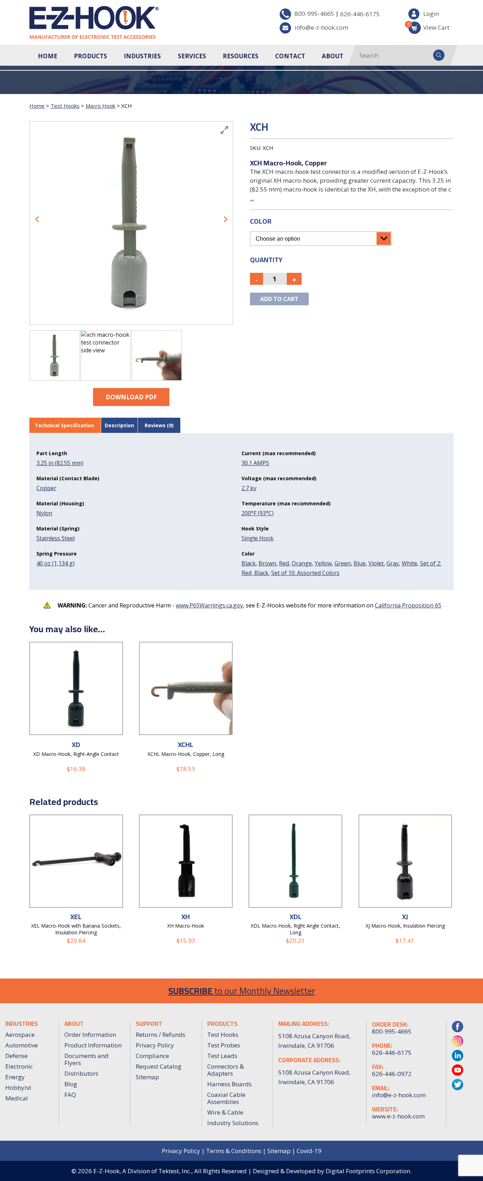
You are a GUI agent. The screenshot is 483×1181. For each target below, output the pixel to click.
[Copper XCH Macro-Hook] (54, 355)
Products (90, 56)
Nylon (44, 513)
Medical (16, 1098)
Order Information (90, 1034)
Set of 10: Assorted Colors (305, 573)
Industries (142, 56)
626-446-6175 (360, 14)
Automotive (21, 1045)
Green (342, 563)
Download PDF (131, 397)
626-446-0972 (392, 1073)
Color (261, 221)
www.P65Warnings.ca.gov (209, 605)
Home (47, 56)
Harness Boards (229, 1084)
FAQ (70, 1095)
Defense (16, 1056)
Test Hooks (65, 105)
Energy (15, 1077)
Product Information (93, 1045)
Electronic (19, 1066)
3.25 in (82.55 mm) (59, 463)
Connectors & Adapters (225, 1069)
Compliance (152, 1056)
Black (249, 563)
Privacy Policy (155, 1045)
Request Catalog (158, 1066)
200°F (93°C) (258, 513)
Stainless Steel (55, 538)
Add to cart (279, 299)
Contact (290, 56)
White (409, 563)
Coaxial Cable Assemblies (226, 1098)
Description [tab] (119, 425)
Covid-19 (309, 1151)
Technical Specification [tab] (64, 425)
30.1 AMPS (255, 463)
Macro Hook (100, 105)
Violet (376, 563)
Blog (70, 1084)
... (252, 198)
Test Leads (222, 1056)
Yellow (323, 563)
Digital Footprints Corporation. (369, 1171)
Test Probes (223, 1045)
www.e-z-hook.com (398, 1116)
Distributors (81, 1073)
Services (192, 56)
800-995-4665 (314, 14)
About (332, 56)
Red (284, 563)
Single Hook (258, 538)
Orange (302, 563)
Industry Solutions (232, 1123)
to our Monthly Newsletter (241, 990)
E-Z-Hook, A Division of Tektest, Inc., (143, 1171)
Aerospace (20, 1034)
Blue (360, 563)
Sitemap (147, 1077)
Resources (240, 56)
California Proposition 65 (408, 605)
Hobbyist (18, 1087)
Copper (46, 488)
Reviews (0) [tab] (159, 425)
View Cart (428, 26)
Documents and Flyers (86, 1059)
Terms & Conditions (233, 1151)
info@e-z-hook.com (321, 27)
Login (431, 14)
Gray (392, 563)
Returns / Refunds (160, 1034)
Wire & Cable (225, 1112)
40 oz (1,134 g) (55, 563)
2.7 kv (249, 488)
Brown (267, 563)
